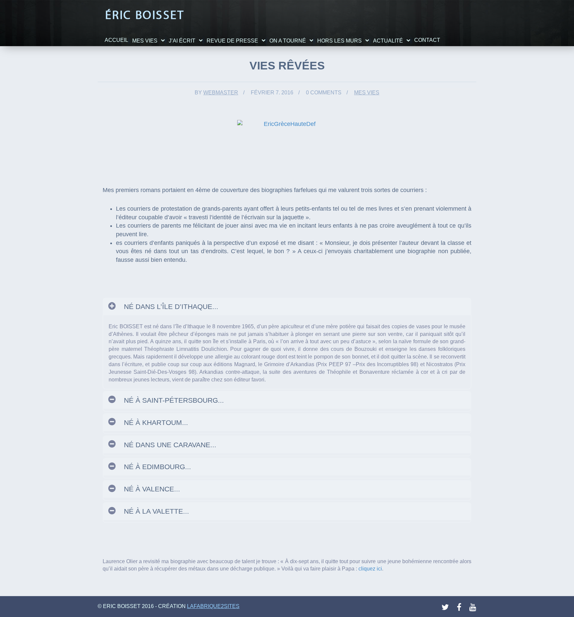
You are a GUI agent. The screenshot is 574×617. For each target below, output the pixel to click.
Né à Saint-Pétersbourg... (174, 400)
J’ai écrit (182, 41)
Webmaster (220, 92)
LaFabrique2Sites (213, 606)
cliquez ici (370, 568)
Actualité (388, 41)
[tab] (287, 306)
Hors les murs (339, 41)
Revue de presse (232, 41)
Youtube (473, 607)
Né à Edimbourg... (157, 466)
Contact (427, 40)
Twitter (445, 607)
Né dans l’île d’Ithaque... (171, 306)
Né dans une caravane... (170, 445)
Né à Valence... (152, 489)
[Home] (144, 14)
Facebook (461, 607)
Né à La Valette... (156, 511)
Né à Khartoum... (156, 422)
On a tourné (287, 41)
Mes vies (144, 41)
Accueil (116, 40)
